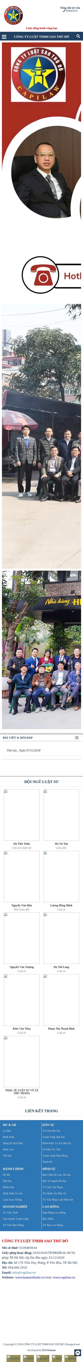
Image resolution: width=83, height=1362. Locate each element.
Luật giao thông (12, 1199)
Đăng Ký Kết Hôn (13, 1143)
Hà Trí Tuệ (61, 843)
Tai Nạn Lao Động (52, 1225)
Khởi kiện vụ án (12, 1193)
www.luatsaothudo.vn (30, 1277)
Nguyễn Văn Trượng (22, 967)
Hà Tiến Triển (22, 843)
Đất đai (7, 1181)
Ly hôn (7, 1130)
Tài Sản (7, 1155)
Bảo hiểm (47, 1218)
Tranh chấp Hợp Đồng (55, 1155)
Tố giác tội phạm (52, 1187)
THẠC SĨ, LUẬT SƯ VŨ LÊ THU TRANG (21, 1092)
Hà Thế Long (61, 967)
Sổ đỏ (6, 1174)
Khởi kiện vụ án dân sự (56, 1143)
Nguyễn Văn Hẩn (22, 905)
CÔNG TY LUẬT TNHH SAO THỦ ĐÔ (41, 37)
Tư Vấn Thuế (10, 1212)
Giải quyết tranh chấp (16, 1218)
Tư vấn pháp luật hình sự (57, 1199)
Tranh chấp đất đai (53, 1137)
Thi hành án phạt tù (54, 1193)
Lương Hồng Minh (61, 905)
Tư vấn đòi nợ (51, 1130)
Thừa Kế (47, 1161)
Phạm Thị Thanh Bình (61, 1028)
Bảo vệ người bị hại (54, 1181)
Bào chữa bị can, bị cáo (56, 1174)
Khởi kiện (8, 1137)
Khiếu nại (8, 1187)
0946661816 (71, 10)
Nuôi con (8, 1149)
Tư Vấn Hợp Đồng (13, 1225)
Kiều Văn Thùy (22, 1028)
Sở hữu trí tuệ (51, 1149)
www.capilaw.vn (64, 1277)
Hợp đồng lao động (54, 1212)
